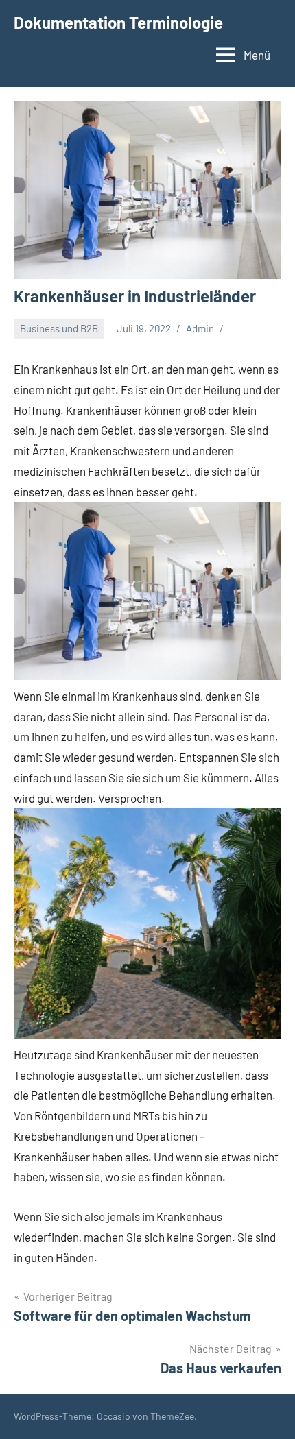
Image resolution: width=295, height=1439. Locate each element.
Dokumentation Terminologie (118, 22)
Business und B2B (59, 328)
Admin (200, 328)
